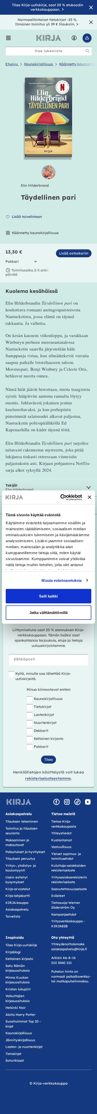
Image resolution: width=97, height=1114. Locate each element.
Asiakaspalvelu (17, 909)
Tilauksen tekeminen (21, 821)
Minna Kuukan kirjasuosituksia (17, 979)
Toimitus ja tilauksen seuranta (21, 830)
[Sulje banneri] (89, 497)
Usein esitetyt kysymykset (16, 879)
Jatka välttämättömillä (48, 612)
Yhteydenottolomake (68, 944)
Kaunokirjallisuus (48, 698)
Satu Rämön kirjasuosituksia (17, 968)
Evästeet (58, 896)
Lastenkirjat (44, 714)
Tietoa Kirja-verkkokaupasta (63, 823)
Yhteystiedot (61, 833)
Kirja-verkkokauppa (50, 1083)
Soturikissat (14, 1060)
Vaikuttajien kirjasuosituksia (17, 998)
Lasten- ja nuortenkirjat (24, 1047)
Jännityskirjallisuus (20, 1040)
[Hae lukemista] (88, 51)
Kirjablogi (13, 952)
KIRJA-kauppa (16, 903)
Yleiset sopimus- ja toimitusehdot (66, 856)
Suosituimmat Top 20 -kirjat (23, 1023)
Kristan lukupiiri (18, 989)
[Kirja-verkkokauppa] (18, 802)
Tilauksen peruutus (20, 858)
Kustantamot (61, 840)
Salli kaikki (48, 596)
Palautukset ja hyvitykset (25, 852)
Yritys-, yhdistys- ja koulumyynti (20, 867)
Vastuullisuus (61, 847)
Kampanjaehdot (63, 914)
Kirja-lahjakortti (17, 896)
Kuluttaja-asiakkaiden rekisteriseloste (68, 867)
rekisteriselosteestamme (48, 778)
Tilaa (48, 759)
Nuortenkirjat (45, 722)
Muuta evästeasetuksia (62, 580)
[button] (8, 37)
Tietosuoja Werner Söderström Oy (65, 905)
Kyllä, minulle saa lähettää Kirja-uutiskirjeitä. (43, 676)
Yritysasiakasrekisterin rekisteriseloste (69, 879)
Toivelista (12, 916)
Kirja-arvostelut (17, 889)
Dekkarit (41, 730)
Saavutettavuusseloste (69, 889)
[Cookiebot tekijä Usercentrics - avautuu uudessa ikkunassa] (61, 497)
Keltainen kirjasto (48, 738)
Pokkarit (41, 746)
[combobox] (49, 51)
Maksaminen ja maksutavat (17, 842)
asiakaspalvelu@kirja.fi (69, 949)
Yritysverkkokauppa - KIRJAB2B (68, 923)
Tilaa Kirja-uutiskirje (21, 945)
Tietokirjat (42, 706)
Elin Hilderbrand (35, 185)
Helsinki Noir (15, 1008)
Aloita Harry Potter (20, 1015)
